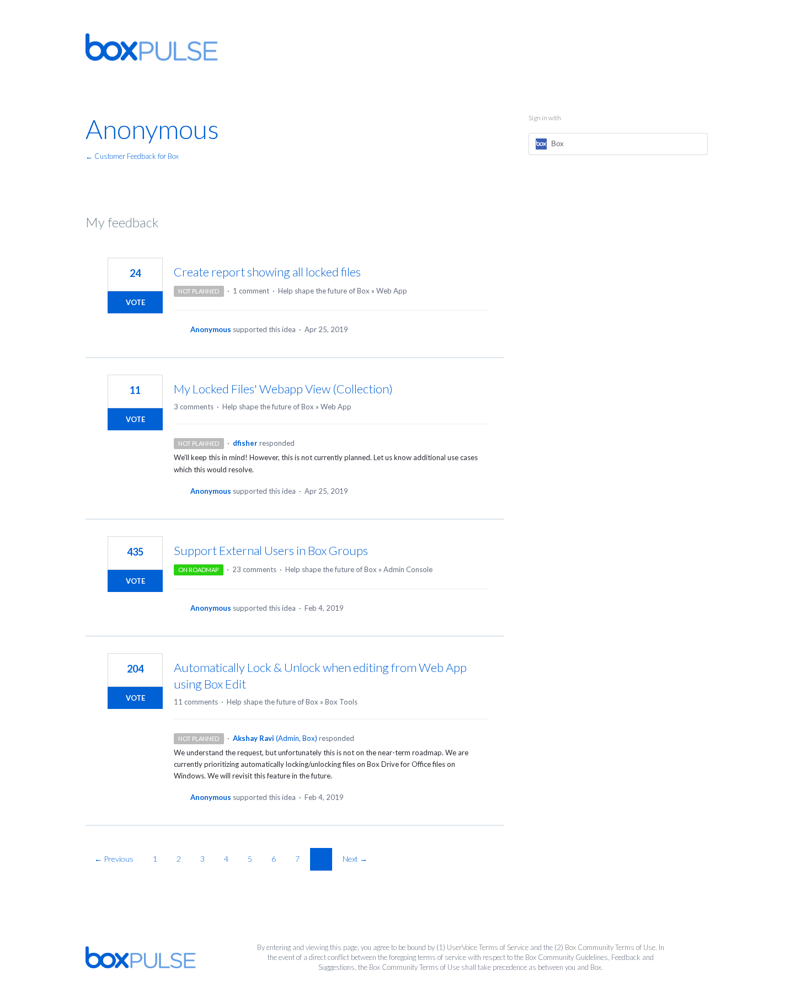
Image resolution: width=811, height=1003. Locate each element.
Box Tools (341, 701)
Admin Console (408, 569)
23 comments (254, 569)
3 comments (194, 406)
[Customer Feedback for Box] (152, 47)
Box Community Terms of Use (610, 947)
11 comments (196, 701)
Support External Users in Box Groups (271, 550)
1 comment (251, 290)
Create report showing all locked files (267, 271)
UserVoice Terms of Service (488, 947)
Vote (135, 302)
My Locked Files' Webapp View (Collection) (283, 388)
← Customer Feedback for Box (132, 156)
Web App (391, 290)
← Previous (114, 858)
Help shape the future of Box (324, 290)
